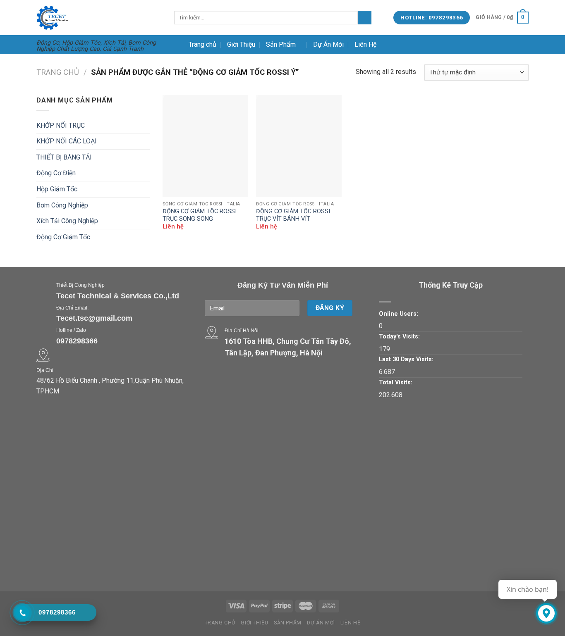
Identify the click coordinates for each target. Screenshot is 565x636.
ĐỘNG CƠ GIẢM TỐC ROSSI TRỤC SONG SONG (200, 215)
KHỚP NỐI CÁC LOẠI (66, 141)
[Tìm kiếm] (364, 18)
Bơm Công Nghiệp (62, 205)
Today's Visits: (399, 336)
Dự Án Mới (328, 44)
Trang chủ (202, 44)
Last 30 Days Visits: (406, 359)
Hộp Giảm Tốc (56, 189)
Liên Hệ (365, 44)
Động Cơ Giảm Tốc (63, 237)
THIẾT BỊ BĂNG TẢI (64, 157)
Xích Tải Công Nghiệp (67, 221)
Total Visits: (395, 382)
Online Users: (398, 313)
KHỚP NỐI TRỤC (60, 125)
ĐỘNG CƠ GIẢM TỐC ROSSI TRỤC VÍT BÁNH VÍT (293, 215)
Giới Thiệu (241, 44)
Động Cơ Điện (56, 173)
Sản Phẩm (281, 44)
